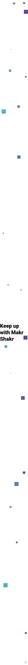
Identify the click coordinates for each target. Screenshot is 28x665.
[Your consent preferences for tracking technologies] (25, 662)
